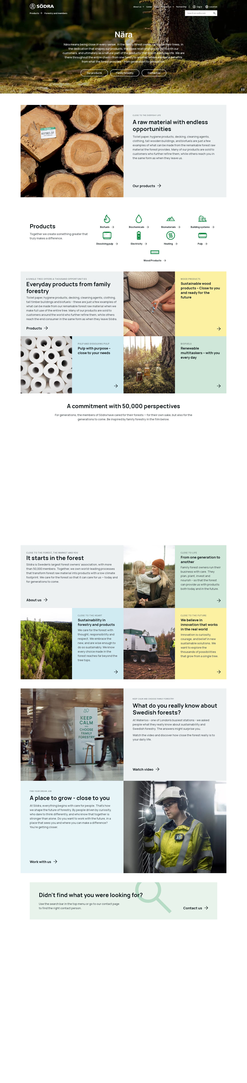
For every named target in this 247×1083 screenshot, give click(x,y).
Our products (94, 72)
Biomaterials (168, 227)
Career (149, 6)
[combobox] (201, 13)
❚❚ (243, 89)
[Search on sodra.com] (214, 13)
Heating (168, 243)
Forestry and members (55, 13)
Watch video (143, 769)
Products (34, 13)
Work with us (40, 861)
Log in (199, 6)
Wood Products (152, 260)
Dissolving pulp (104, 243)
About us (137, 6)
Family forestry (124, 72)
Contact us (166, 6)
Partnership (181, 6)
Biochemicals (136, 227)
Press (156, 6)
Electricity (136, 243)
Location (213, 6)
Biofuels (104, 227)
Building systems (200, 227)
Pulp (200, 243)
